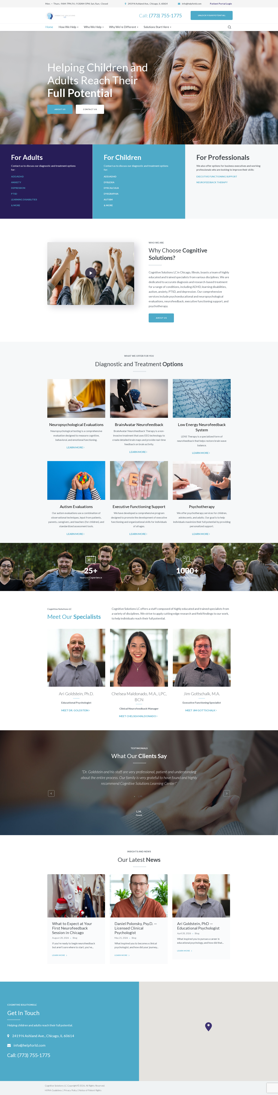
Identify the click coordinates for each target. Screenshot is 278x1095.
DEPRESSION (18, 188)
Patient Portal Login (221, 3)
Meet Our (74, 616)
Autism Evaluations (76, 506)
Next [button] (226, 793)
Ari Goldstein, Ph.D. (76, 693)
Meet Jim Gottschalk (200, 710)
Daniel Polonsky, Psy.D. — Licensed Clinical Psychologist (136, 928)
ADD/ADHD (17, 176)
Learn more (58, 955)
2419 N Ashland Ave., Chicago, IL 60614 (43, 1036)
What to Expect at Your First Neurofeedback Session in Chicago (72, 928)
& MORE (15, 205)
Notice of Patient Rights (90, 1090)
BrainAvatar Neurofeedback (139, 424)
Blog (75, 937)
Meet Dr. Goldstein (75, 710)
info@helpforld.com (191, 3)
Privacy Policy (70, 1090)
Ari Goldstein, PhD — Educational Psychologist (198, 925)
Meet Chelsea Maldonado (138, 716)
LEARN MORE (75, 447)
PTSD (14, 193)
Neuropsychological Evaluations (76, 424)
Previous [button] (51, 793)
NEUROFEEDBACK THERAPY (211, 182)
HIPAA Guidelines (53, 1090)
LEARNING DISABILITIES (24, 199)
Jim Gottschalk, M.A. (202, 693)
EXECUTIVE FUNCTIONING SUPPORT (216, 176)
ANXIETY (16, 182)
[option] (76, 414)
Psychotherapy (202, 506)
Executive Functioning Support (139, 506)
